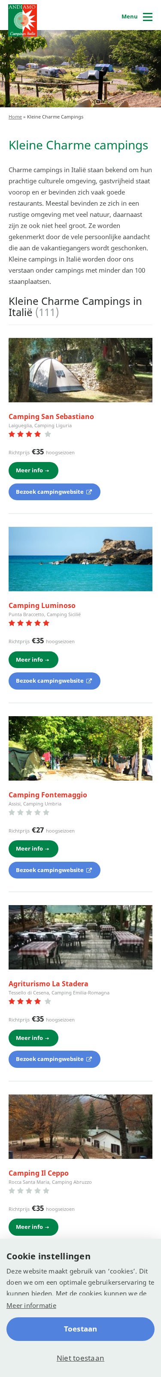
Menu (130, 16)
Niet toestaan (80, 1358)
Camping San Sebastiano (51, 416)
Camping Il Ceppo (39, 1173)
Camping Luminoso (42, 605)
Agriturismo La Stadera (48, 983)
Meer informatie (31, 1305)
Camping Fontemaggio (48, 794)
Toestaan (80, 1329)
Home (15, 116)
